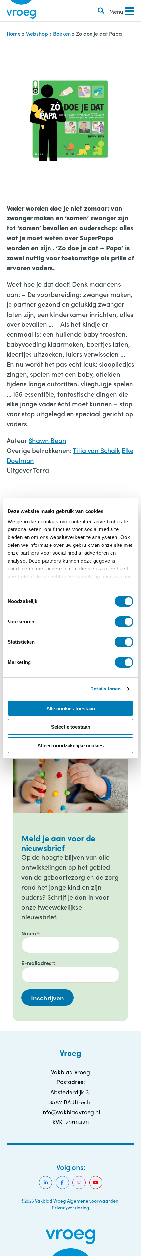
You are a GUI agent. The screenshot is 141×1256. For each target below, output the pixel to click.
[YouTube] (95, 1182)
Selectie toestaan (70, 727)
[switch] (124, 621)
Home (14, 33)
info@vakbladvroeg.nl (70, 1112)
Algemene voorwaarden (92, 1200)
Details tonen (105, 688)
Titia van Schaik (96, 450)
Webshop (37, 33)
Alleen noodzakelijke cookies (70, 745)
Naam (30, 933)
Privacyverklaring (70, 1207)
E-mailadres (37, 962)
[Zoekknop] (101, 11)
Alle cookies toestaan (70, 708)
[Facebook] (62, 1182)
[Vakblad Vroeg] (21, 10)
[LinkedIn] (45, 1182)
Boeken (62, 33)
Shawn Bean (47, 439)
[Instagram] (79, 1182)
